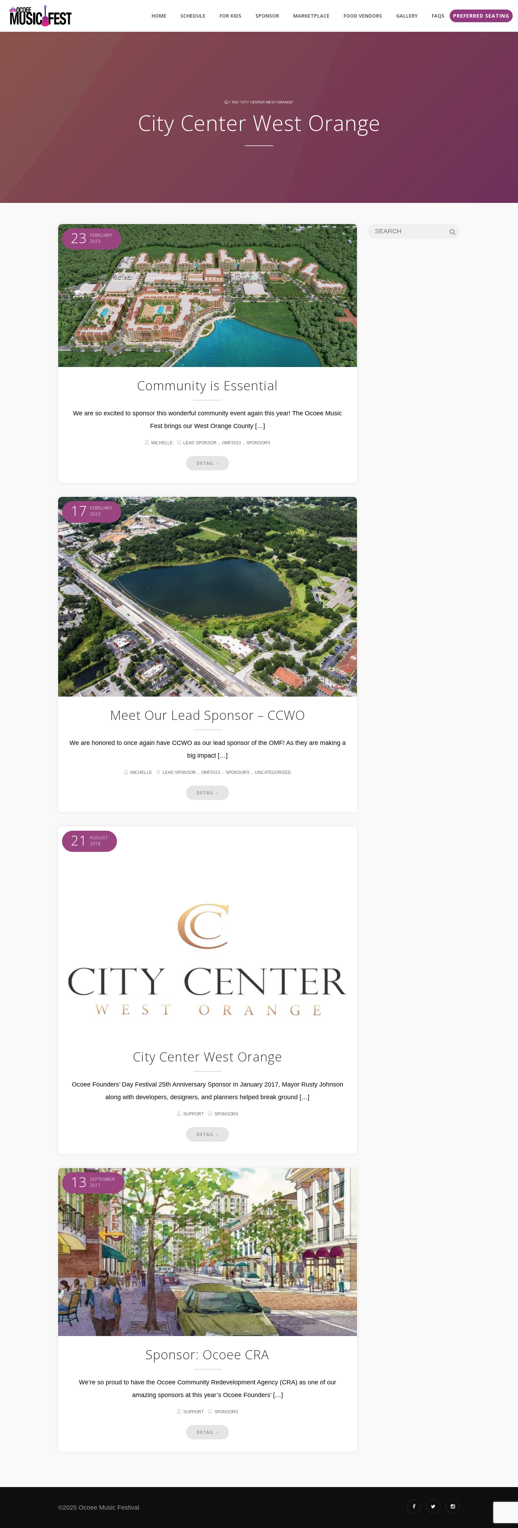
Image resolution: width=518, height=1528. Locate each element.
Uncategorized (273, 772)
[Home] (40, 16)
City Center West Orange (207, 1056)
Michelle (162, 442)
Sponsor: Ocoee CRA (207, 1354)
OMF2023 (231, 442)
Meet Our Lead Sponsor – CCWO (207, 715)
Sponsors (258, 442)
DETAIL (206, 463)
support (193, 1114)
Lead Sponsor (200, 442)
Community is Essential (207, 385)
